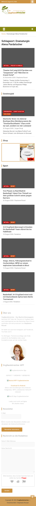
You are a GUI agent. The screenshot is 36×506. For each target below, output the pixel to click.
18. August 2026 (8, 234)
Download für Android (18, 386)
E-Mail (4, 413)
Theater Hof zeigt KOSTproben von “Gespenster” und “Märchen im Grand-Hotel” (17, 72)
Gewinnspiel (8, 94)
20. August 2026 (8, 128)
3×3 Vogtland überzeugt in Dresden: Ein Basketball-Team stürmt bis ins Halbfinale (18, 229)
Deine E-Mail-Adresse (9, 441)
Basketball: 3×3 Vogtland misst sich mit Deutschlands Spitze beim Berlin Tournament (18, 297)
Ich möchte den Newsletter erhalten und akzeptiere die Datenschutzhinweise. (16, 423)
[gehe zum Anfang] (32, 497)
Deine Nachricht (7, 448)
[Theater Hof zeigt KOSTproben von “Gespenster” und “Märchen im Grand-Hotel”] (18, 58)
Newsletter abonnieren (11, 429)
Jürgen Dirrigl (18, 128)
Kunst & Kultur (19, 111)
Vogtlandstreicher (23, 500)
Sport (5, 166)
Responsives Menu (32, 1)
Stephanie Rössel (22, 77)
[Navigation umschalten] (4, 29)
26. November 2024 (9, 77)
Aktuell (6, 65)
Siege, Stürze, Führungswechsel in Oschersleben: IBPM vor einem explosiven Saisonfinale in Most (17, 263)
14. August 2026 (8, 268)
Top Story (7, 114)
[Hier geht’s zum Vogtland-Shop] (10, 151)
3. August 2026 (7, 302)
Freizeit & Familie (16, 65)
